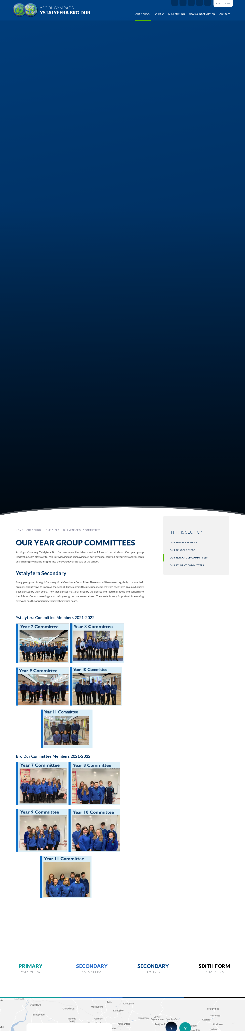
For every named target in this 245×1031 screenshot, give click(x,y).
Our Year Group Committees (81, 530)
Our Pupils (53, 530)
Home (19, 530)
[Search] (207, 3)
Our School (34, 530)
